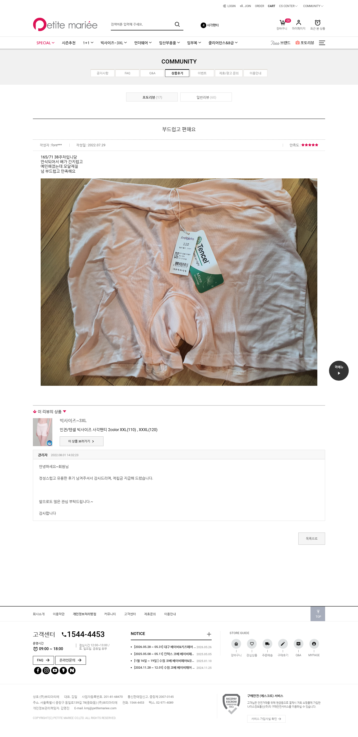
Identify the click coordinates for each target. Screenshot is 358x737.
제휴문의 (150, 614)
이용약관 (59, 614)
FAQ (40, 660)
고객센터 (130, 614)
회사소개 (39, 614)
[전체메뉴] (322, 43)
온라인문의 (67, 660)
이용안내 (170, 614)
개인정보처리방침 (84, 614)
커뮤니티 (110, 614)
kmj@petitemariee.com (100, 708)
